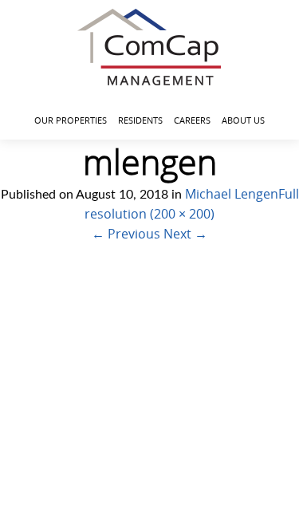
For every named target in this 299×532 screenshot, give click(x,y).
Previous (126, 233)
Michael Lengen (231, 194)
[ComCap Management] (149, 47)
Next (185, 233)
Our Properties (70, 120)
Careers (192, 120)
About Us (243, 120)
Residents (140, 120)
